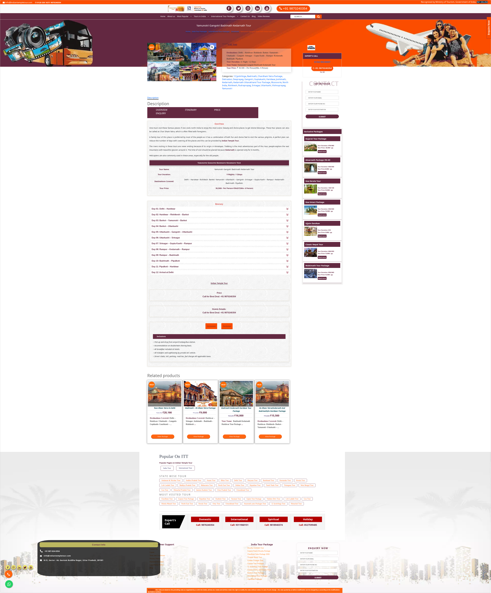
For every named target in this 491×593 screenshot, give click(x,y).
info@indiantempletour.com (18, 2)
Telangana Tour (289, 485)
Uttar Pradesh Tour (224, 490)
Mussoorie (276, 82)
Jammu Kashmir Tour (204, 490)
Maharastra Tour (207, 485)
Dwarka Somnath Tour (255, 548)
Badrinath (252, 76)
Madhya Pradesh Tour (187, 485)
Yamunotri (227, 88)
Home (162, 16)
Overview (161, 109)
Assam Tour (211, 480)
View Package (163, 436)
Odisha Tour (239, 485)
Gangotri (248, 79)
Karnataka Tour (285, 480)
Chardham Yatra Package (270, 76)
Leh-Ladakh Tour (167, 485)
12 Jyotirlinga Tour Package (257, 567)
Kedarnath (227, 82)
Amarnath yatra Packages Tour (255, 504)
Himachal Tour (296, 504)
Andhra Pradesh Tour (193, 480)
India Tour (167, 468)
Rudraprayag (244, 85)
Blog (254, 16)
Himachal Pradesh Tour (182, 490)
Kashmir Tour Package (255, 573)
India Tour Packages (199, 31)
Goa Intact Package (314, 202)
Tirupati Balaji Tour (254, 557)
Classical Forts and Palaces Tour (259, 570)
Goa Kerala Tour (313, 181)
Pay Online (482, 2)
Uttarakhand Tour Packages (219, 31)
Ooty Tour (216, 504)
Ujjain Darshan (312, 223)
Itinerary (191, 109)
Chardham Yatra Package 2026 (258, 554)
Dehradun (227, 79)
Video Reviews (264, 16)
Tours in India (200, 16)
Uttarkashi (235, 31)
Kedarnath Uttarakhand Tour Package (251, 82)
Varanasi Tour (236, 499)
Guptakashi (259, 79)
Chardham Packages (254, 579)
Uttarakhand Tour (242, 490)
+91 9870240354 (228, 296)
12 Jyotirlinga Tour (278, 504)
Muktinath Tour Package (317, 265)
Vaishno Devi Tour (273, 499)
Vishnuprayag (279, 85)
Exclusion (227, 326)
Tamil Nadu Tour (272, 485)
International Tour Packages (223, 16)
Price (217, 109)
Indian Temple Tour (219, 283)
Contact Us (245, 16)
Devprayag (238, 79)
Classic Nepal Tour (314, 244)
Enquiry (161, 113)
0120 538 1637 (43, 2)
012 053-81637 (323, 62)
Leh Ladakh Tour (292, 499)
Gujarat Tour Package (315, 138)
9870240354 (55, 2)
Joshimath (281, 79)
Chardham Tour (167, 499)
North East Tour (224, 485)
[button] (212, 47)
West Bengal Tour (307, 485)
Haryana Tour (253, 480)
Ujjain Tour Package (254, 499)
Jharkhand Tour (268, 480)
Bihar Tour (225, 480)
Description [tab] (153, 97)
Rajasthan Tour (255, 485)
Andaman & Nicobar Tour (170, 480)
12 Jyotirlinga (240, 76)
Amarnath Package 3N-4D (317, 160)
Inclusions (211, 326)
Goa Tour (164, 490)
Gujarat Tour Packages (255, 563)
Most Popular (182, 16)
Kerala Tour (300, 480)
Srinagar (256, 85)
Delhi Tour (238, 480)
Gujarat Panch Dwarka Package (258, 551)
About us (171, 16)
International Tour (185, 468)
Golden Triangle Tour (255, 560)
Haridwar (270, 79)
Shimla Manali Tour (168, 504)
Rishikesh (232, 85)
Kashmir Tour (221, 499)
